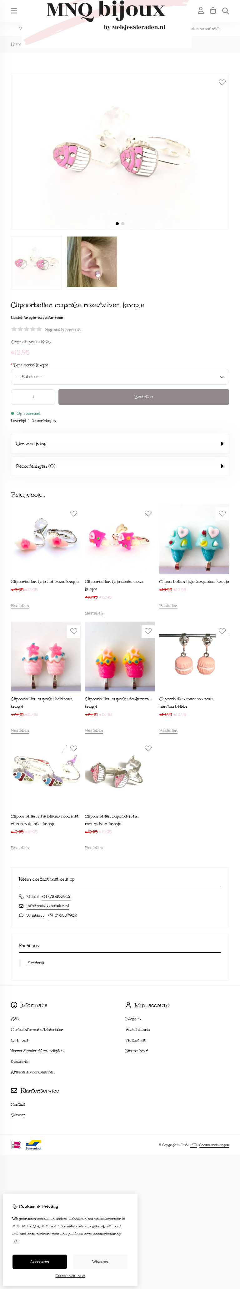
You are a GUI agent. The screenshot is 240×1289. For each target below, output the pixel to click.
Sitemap (18, 1115)
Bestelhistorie (138, 1029)
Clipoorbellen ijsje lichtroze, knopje (45, 581)
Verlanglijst (135, 1040)
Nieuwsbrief (137, 1050)
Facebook (35, 962)
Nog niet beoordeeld (63, 329)
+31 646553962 (56, 896)
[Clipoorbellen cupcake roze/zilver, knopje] (120, 227)
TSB (193, 1145)
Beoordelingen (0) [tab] (35, 466)
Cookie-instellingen (214, 1145)
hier (15, 1241)
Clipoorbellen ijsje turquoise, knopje (194, 581)
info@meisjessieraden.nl (48, 905)
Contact (18, 1104)
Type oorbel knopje (29, 365)
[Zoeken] (225, 11)
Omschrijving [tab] (31, 444)
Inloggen (133, 1019)
